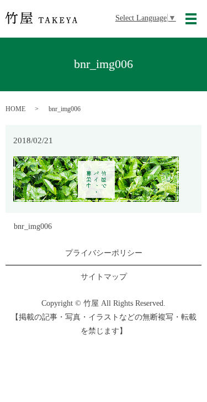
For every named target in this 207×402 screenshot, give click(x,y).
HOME (15, 109)
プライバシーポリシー (103, 253)
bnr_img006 (33, 226)
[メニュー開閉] (191, 18)
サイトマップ (104, 277)
